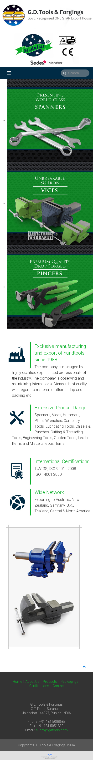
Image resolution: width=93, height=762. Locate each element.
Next (87, 589)
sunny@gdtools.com (52, 730)
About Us (32, 681)
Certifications (39, 686)
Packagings (69, 681)
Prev (6, 589)
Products (50, 681)
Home (17, 681)
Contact (59, 686)
